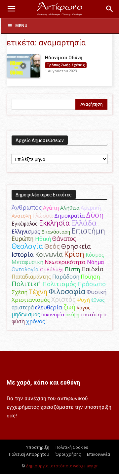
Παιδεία (92, 269)
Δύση (95, 215)
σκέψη (72, 314)
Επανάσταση (55, 231)
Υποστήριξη (37, 447)
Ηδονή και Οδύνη (63, 57)
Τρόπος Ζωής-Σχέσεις (66, 65)
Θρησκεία (76, 246)
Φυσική (97, 292)
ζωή (69, 306)
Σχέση (19, 292)
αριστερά (23, 307)
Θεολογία (27, 246)
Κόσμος (95, 254)
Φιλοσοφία (67, 291)
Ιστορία (23, 254)
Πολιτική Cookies (72, 447)
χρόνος (35, 321)
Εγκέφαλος (25, 223)
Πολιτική (26, 283)
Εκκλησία (54, 223)
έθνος (98, 299)
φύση (18, 321)
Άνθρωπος (27, 207)
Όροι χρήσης (68, 454)
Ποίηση (90, 276)
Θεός (52, 246)
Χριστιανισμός (31, 299)
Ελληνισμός (26, 231)
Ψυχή (83, 299)
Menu (21, 25)
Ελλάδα (84, 223)
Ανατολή (21, 215)
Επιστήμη (88, 231)
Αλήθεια (69, 207)
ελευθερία (48, 307)
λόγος (84, 307)
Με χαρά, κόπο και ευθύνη (43, 382)
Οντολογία (25, 269)
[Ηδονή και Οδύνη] (23, 66)
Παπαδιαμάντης (31, 276)
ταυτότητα (93, 314)
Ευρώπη (23, 238)
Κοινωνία (49, 254)
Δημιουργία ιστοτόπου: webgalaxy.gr (62, 466)
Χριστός (63, 299)
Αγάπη (51, 207)
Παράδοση (65, 276)
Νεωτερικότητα (65, 262)
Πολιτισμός (59, 284)
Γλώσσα (42, 215)
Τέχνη (38, 291)
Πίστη (72, 269)
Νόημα (95, 262)
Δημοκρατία (69, 215)
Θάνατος (64, 238)
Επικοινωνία (98, 454)
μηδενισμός (26, 314)
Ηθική (43, 238)
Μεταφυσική (27, 262)
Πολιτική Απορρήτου (29, 454)
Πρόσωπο (91, 284)
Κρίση (74, 254)
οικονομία (52, 314)
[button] (11, 9)
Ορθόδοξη (51, 269)
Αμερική (91, 207)
